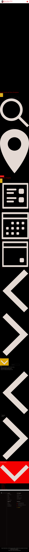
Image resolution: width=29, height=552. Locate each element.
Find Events (2, 176)
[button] (27, 1)
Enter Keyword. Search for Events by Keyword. (5, 97)
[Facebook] (18, 507)
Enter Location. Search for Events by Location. (5, 128)
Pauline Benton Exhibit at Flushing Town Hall (6, 368)
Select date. (10, 364)
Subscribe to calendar (3, 462)
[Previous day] (15, 312)
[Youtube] (19, 507)
